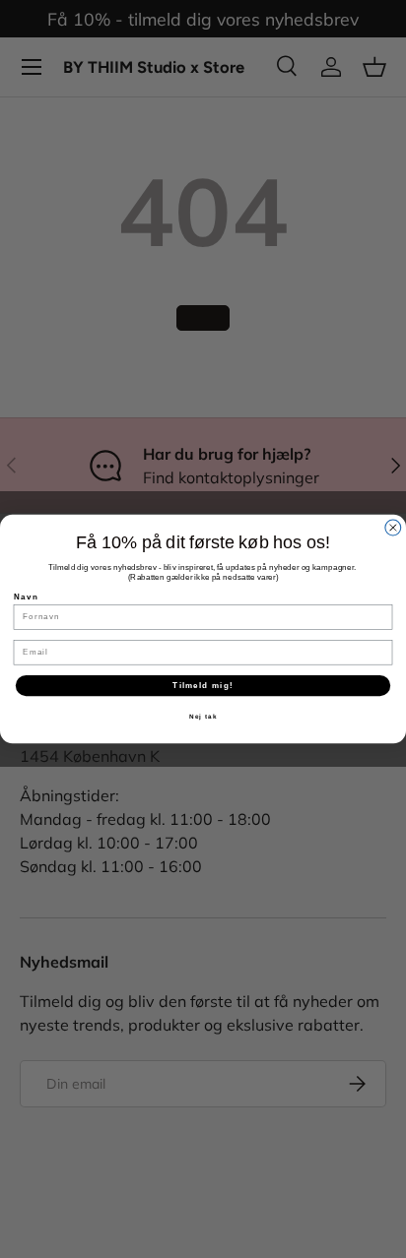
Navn (26, 597)
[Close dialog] (393, 527)
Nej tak (203, 717)
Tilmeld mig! (202, 685)
